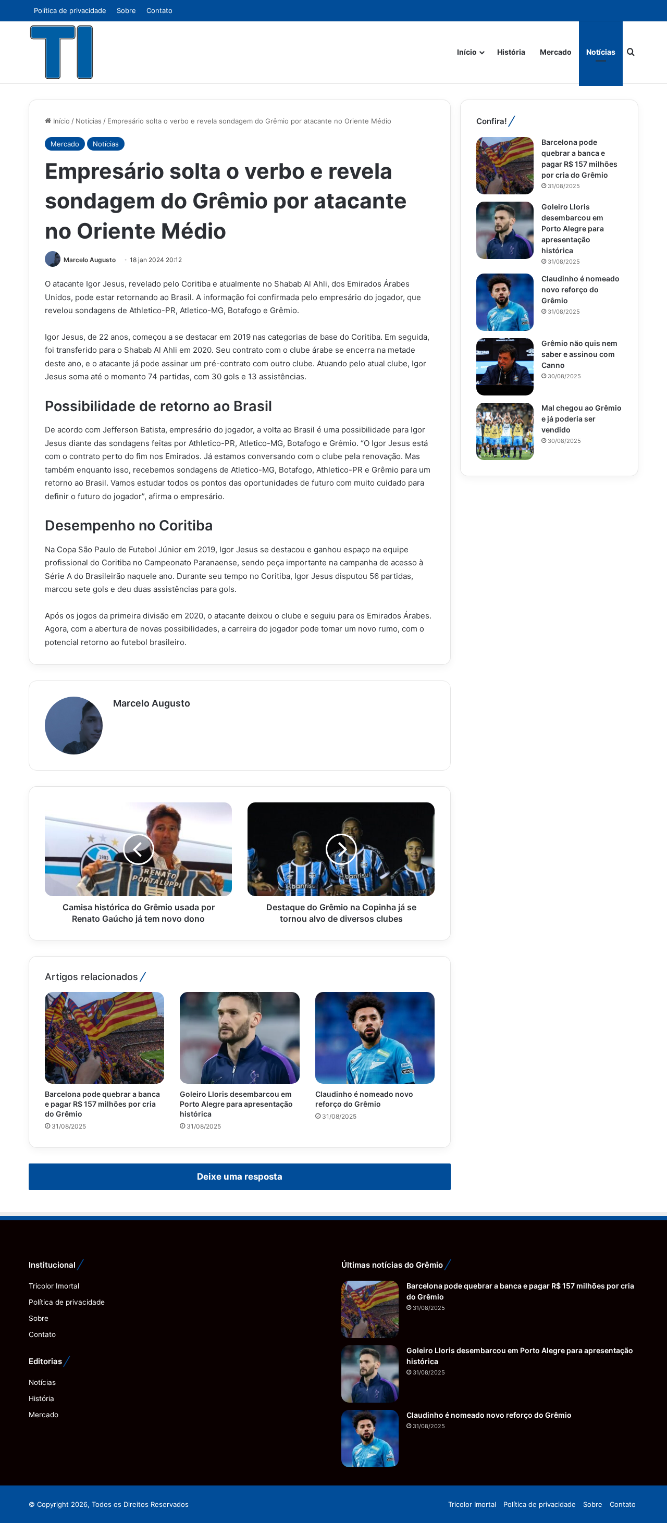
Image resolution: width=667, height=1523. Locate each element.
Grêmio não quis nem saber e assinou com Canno (579, 354)
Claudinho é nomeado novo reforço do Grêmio (580, 289)
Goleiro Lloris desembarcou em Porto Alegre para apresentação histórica (236, 1103)
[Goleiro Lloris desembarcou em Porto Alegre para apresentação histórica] (239, 1038)
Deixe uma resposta (239, 1176)
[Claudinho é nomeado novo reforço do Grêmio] (375, 1038)
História (511, 51)
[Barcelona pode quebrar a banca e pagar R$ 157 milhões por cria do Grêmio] (104, 1038)
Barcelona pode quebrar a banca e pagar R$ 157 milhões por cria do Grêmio (102, 1103)
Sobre (126, 10)
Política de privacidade (70, 10)
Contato (159, 10)
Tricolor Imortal (54, 1286)
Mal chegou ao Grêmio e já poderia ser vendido (581, 418)
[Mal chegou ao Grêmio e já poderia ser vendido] (505, 431)
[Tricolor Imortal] (62, 52)
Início (467, 51)
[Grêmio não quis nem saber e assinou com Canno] (505, 366)
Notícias (600, 51)
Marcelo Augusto (90, 260)
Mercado (556, 51)
